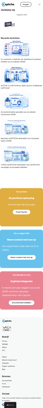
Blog (3, 369)
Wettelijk (5, 344)
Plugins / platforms (8, 366)
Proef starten (21, 212)
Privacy (4, 341)
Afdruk (4, 347)
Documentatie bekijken (21, 303)
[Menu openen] (39, 4)
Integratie (5, 363)
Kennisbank (6, 387)
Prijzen (4, 357)
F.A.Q (4, 384)
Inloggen (26, 4)
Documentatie (7, 380)
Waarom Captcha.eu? (9, 360)
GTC (3, 350)
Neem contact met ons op (22, 257)
